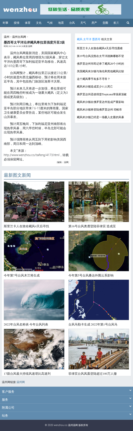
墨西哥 (96, 39)
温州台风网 (19, 36)
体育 (27, 22)
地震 (61, 22)
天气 (83, 22)
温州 (6, 36)
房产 (94, 22)
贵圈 (105, 22)
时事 (5, 22)
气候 (50, 22)
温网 (75, 425)
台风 (72, 22)
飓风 (79, 39)
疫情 (16, 22)
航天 (116, 22)
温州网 (20, 382)
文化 (39, 22)
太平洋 (87, 39)
